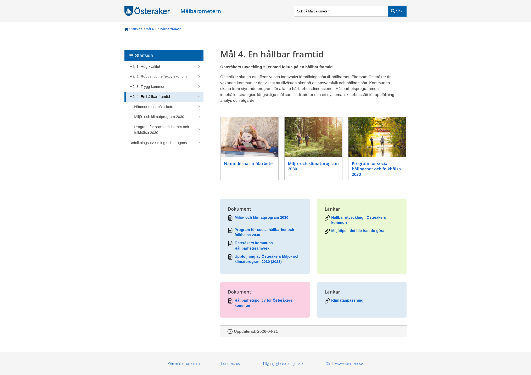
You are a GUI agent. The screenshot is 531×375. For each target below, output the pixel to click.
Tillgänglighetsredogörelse (283, 363)
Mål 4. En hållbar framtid (163, 29)
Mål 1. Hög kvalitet (144, 66)
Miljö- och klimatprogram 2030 (159, 117)
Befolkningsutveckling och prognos (158, 143)
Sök (399, 11)
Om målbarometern (184, 363)
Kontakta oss (231, 363)
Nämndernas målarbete (153, 107)
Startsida (135, 29)
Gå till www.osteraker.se (344, 363)
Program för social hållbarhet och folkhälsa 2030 (161, 130)
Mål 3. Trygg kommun (147, 87)
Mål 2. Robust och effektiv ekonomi (158, 76)
